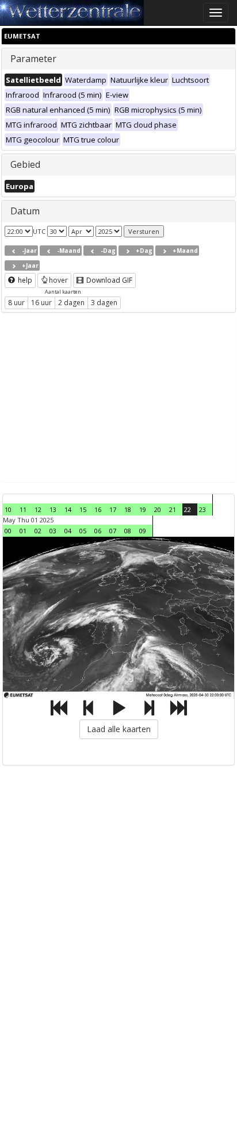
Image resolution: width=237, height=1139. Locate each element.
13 (52, 509)
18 (127, 509)
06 (97, 530)
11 (23, 509)
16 (97, 509)
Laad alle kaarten (119, 729)
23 (202, 509)
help (24, 280)
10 (8, 509)
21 (172, 509)
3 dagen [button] (104, 302)
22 (187, 509)
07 (112, 530)
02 (38, 530)
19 (142, 509)
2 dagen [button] (71, 302)
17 (112, 509)
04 (67, 530)
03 (52, 530)
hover (58, 280)
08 (127, 530)
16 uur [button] (41, 302)
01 (23, 530)
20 (157, 509)
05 (82, 530)
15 (82, 509)
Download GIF (108, 280)
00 (8, 530)
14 (67, 509)
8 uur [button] (16, 302)
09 (142, 530)
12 (38, 509)
